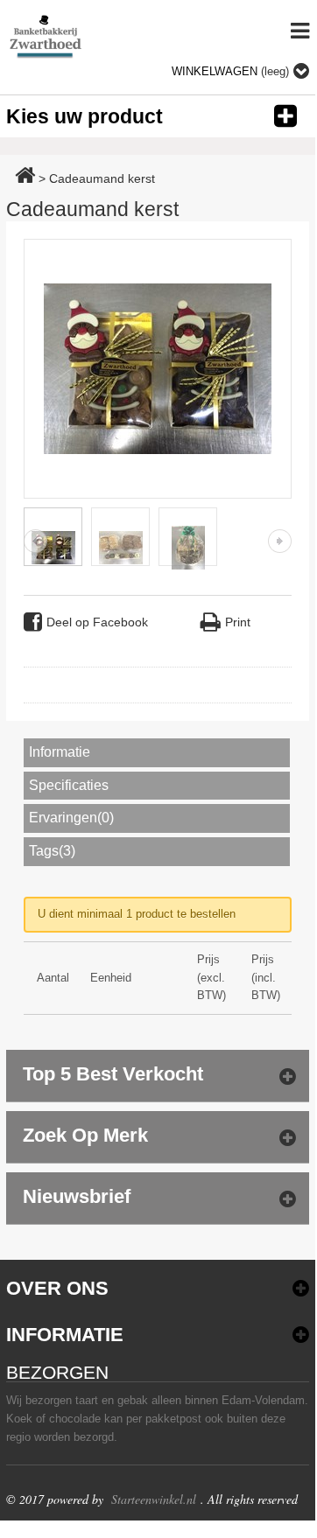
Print (237, 622)
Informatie (64, 1335)
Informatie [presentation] (59, 752)
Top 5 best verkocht (113, 1074)
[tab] (158, 752)
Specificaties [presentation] (69, 785)
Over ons (57, 1288)
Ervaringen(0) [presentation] (71, 817)
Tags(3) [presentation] (52, 850)
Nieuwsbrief (76, 1196)
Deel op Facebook (97, 622)
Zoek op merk (85, 1135)
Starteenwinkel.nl (153, 1499)
